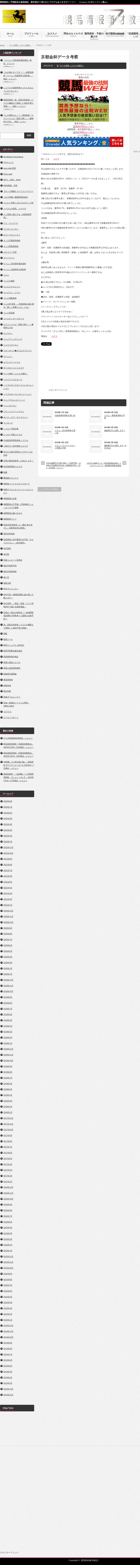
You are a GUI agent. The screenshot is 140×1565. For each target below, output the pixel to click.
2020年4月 (7, 957)
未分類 (6, 554)
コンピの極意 (9, 281)
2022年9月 (7, 801)
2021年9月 (7, 859)
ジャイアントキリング (12, 339)
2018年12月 (8, 1049)
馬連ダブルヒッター (11, 697)
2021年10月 (8, 853)
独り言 (6, 577)
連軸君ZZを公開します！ (114, 430)
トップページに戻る (49, 489)
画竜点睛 (7, 583)
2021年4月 (7, 888)
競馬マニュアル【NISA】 (14, 645)
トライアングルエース (12, 379)
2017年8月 (7, 1141)
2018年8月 (7, 1072)
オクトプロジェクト (11, 235)
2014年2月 (7, 1383)
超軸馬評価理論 (10, 674)
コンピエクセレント (11, 287)
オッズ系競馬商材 (10, 246)
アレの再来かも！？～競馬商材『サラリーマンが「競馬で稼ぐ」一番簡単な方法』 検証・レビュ (18, 118)
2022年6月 (7, 813)
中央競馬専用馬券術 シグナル (15, 440)
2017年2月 (7, 1176)
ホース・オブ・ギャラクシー (15, 417)
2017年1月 (7, 1182)
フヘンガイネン (10, 406)
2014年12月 (8, 1325)
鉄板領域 (7, 685)
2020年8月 (7, 934)
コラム (6, 275)
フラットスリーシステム (13, 411)
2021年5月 (7, 882)
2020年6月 (7, 945)
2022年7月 (7, 807)
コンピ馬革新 (9, 313)
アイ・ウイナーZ (10, 223)
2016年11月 (8, 1193)
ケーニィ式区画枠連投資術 (14, 264)
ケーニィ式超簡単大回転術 (14, 269)
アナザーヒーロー (10, 229)
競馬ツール (8, 639)
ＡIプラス (7, 712)
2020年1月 (7, 974)
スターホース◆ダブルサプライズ (17, 351)
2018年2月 (7, 1107)
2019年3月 (7, 1032)
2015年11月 (8, 1262)
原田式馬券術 (9, 534)
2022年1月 (7, 842)
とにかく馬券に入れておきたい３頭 (18, 203)
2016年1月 (7, 1251)
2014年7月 (7, 1354)
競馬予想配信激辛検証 (12, 651)
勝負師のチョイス (10, 478)
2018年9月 (7, 1066)
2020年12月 (8, 911)
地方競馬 (7, 548)
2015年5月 (7, 1297)
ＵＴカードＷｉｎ (10, 717)
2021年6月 (7, 876)
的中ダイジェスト (10, 589)
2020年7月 (7, 939)
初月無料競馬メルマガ (12, 466)
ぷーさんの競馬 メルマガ (14, 209)
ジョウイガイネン (10, 345)
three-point (7, 174)
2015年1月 (7, 1320)
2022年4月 (7, 824)
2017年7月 (7, 1147)
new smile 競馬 (9, 168)
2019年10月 (8, 991)
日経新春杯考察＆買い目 (65, 415)
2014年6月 (7, 1360)
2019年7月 (7, 1009)
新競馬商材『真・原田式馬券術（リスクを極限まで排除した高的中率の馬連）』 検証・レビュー (18, 103)
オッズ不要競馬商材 (11, 240)
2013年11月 (8, 1395)
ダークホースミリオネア (13, 368)
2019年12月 (8, 980)
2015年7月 (7, 1285)
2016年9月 (7, 1204)
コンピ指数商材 (10, 298)
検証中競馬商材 (10, 571)
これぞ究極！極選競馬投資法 (15, 197)
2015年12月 (8, 1256)
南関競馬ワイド (10, 519)
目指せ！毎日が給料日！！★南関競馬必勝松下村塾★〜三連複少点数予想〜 (18, 615)
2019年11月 (8, 986)
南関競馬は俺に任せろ (12, 513)
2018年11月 (8, 1055)
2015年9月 (7, 1274)
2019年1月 (7, 1043)
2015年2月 (7, 1314)
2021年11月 (8, 847)
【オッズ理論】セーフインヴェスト (18, 191)
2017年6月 (7, 1153)
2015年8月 (7, 1279)
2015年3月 (7, 1308)
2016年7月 (7, 1216)
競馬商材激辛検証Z (90, 1560)
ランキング (8, 423)
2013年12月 (8, 1389)
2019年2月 (7, 1037)
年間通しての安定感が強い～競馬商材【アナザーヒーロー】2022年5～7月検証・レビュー (18, 765)
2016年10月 (8, 1199)
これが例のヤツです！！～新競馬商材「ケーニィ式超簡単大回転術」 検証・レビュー (18, 75)
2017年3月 (7, 1170)
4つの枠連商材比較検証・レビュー (18, 738)
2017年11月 (8, 1124)
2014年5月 (7, 1366)
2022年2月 (7, 836)
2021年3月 (7, 893)
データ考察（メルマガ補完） (20, 45)
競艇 (5, 633)
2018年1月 (7, 1112)
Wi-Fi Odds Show (12, 180)
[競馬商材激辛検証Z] (14, 21)
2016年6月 (7, 1222)
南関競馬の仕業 (10, 498)
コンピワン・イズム (11, 292)
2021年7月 (7, 870)
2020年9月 (7, 928)
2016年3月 (7, 1239)
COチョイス (8, 162)
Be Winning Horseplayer (13, 157)
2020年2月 (7, 968)
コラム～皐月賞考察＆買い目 (65, 431)
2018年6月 (7, 1084)
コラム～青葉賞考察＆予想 (114, 416)
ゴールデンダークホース (13, 319)
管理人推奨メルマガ (11, 662)
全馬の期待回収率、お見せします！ (18, 461)
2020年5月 (7, 951)
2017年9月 (7, 1135)
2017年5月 (7, 1158)
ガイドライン (9, 258)
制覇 (5, 472)
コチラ (56, 159)
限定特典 (7, 691)
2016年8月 (7, 1210)
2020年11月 (8, 916)
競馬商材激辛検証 (10, 657)
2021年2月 (7, 899)
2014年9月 (7, 1343)
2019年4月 (7, 1026)
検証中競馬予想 (10, 566)
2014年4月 (7, 1372)
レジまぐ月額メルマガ (12, 435)
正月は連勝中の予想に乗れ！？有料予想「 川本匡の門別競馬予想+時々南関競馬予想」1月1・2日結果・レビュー (63, 465)
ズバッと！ (8, 356)
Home (2, 45)
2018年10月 (8, 1061)
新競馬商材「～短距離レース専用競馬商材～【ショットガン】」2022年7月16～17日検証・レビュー (18, 777)
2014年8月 (7, 1349)
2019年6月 (7, 1014)
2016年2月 (7, 1245)
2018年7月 (7, 1078)
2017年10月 (8, 1130)
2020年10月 (8, 922)
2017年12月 (8, 1118)
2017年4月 (7, 1164)
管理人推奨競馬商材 (11, 668)
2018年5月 (7, 1089)
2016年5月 (7, 1228)
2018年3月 (7, 1101)
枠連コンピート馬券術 (12, 560)
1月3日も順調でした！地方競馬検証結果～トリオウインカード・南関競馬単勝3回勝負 (104, 464)
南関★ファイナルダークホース (16, 484)
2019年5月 (7, 1020)
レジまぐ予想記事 (10, 429)
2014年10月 (8, 1337)
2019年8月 (7, 1003)
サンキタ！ (8, 333)
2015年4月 (7, 1302)
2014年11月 (8, 1331)
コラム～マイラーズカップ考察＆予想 (65, 446)
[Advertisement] (93, 369)
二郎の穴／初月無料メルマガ (15, 446)
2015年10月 (8, 1268)
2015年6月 (7, 1291)
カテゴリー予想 (10, 252)
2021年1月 (7, 905)
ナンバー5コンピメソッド (14, 400)
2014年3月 (7, 1377)
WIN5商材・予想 (10, 185)
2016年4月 (7, 1233)
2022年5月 (7, 818)
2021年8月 (7, 865)
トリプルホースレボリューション (17, 394)
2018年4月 (7, 1095)
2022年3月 (7, 830)
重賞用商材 (8, 680)
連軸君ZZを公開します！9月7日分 (115, 446)
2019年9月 (7, 997)
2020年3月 (7, 963)
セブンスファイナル (11, 362)
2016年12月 (8, 1187)
